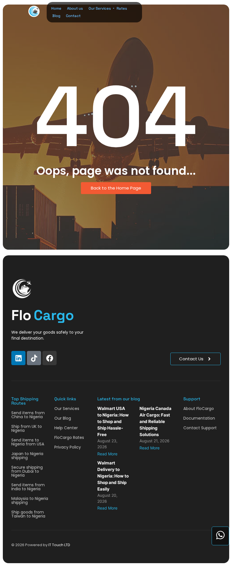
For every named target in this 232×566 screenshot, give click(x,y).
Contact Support (200, 428)
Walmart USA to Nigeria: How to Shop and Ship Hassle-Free (113, 421)
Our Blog (62, 418)
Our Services (100, 8)
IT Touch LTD (59, 545)
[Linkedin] (18, 358)
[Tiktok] (34, 358)
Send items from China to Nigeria (28, 415)
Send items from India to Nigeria (28, 487)
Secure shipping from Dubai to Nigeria (27, 471)
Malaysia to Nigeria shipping (29, 500)
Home (56, 8)
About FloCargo (198, 408)
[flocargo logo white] (22, 288)
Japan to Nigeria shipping (27, 455)
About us (75, 8)
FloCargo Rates (69, 437)
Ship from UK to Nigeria (26, 428)
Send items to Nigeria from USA (27, 442)
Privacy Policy (67, 447)
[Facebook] (49, 358)
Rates (122, 8)
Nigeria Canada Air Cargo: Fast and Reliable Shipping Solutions (155, 421)
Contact (73, 15)
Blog (56, 15)
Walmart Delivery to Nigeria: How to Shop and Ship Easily (113, 476)
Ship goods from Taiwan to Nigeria (28, 514)
